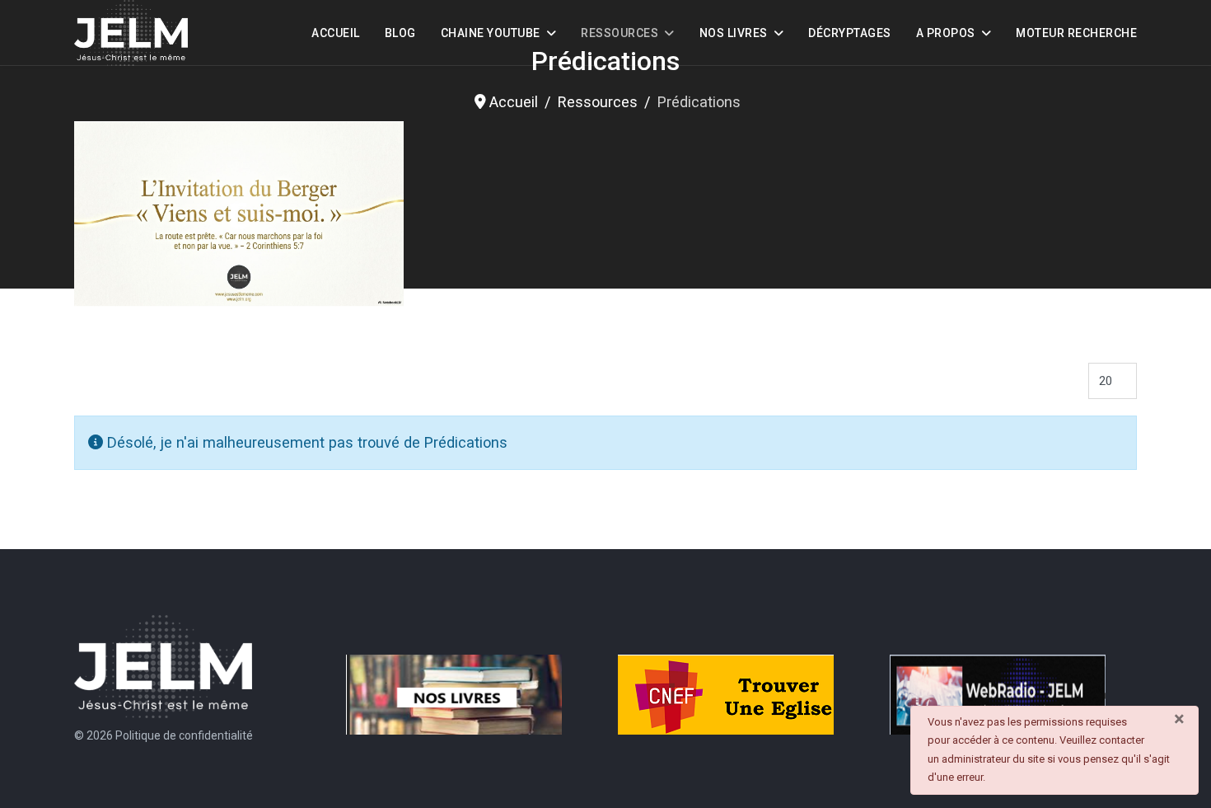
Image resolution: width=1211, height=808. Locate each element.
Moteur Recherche (1076, 33)
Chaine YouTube (490, 33)
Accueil (335, 33)
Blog (400, 33)
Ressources (619, 33)
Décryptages (849, 33)
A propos (945, 33)
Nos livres (733, 33)
